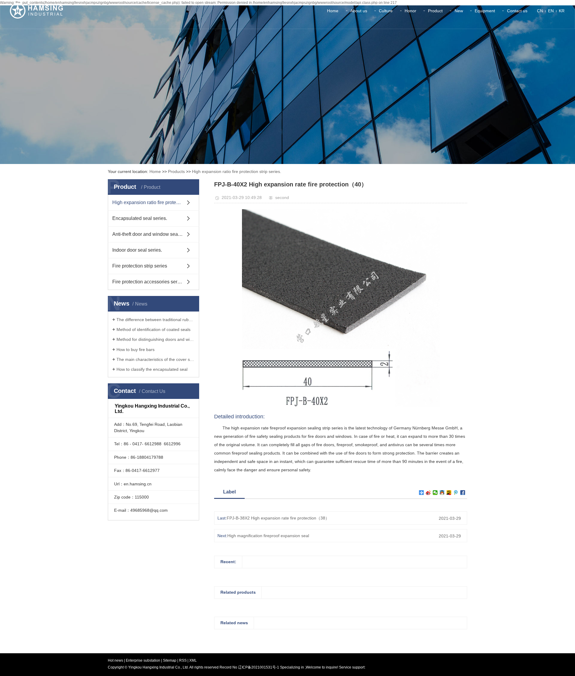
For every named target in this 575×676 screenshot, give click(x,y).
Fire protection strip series (139, 265)
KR (562, 10)
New (459, 10)
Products (176, 171)
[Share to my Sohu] (449, 492)
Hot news (115, 660)
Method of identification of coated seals (153, 329)
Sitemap (170, 660)
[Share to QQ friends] (442, 492)
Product (435, 10)
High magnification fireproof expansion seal (268, 535)
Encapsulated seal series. (139, 218)
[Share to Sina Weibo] (428, 492)
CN (540, 10)
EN (551, 10)
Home (332, 10)
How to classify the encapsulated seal (151, 369)
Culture (386, 10)
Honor (410, 10)
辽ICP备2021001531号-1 (258, 667)
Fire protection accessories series (148, 281)
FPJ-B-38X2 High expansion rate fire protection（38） (278, 518)
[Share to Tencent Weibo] (456, 492)
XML (193, 660)
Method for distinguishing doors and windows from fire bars (155, 339)
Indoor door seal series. (137, 250)
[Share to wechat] (435, 492)
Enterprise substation (143, 660)
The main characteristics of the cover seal (155, 359)
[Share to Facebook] (462, 492)
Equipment (485, 10)
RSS (183, 660)
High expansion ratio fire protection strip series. (236, 171)
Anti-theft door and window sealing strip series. (155, 234)
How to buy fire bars (135, 349)
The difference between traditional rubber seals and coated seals (155, 319)
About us (358, 10)
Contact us (517, 10)
